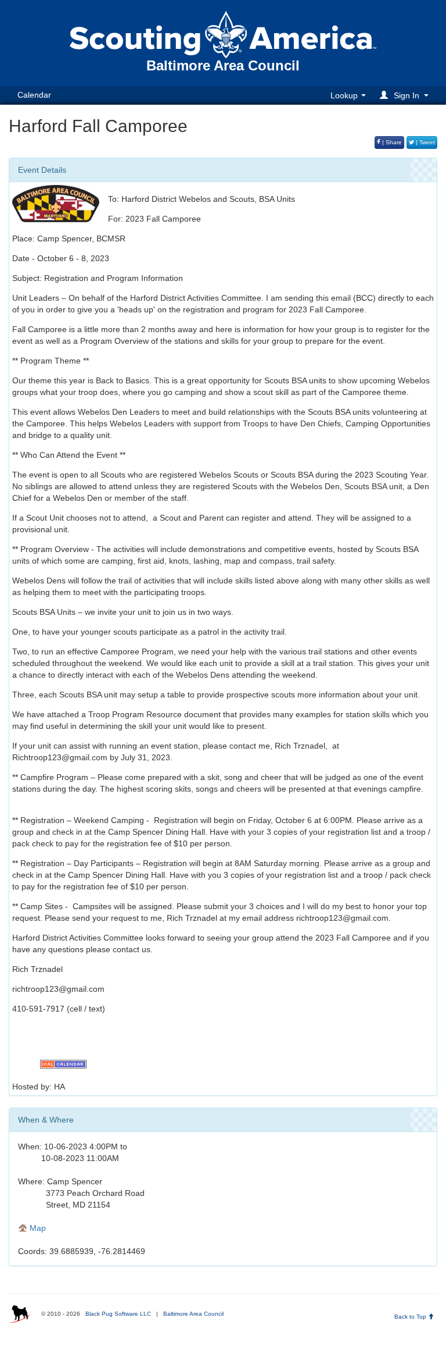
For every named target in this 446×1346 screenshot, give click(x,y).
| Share (391, 142)
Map (36, 1228)
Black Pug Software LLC (118, 1314)
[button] (406, 95)
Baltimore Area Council (193, 1314)
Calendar (34, 94)
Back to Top (411, 1316)
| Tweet (424, 142)
